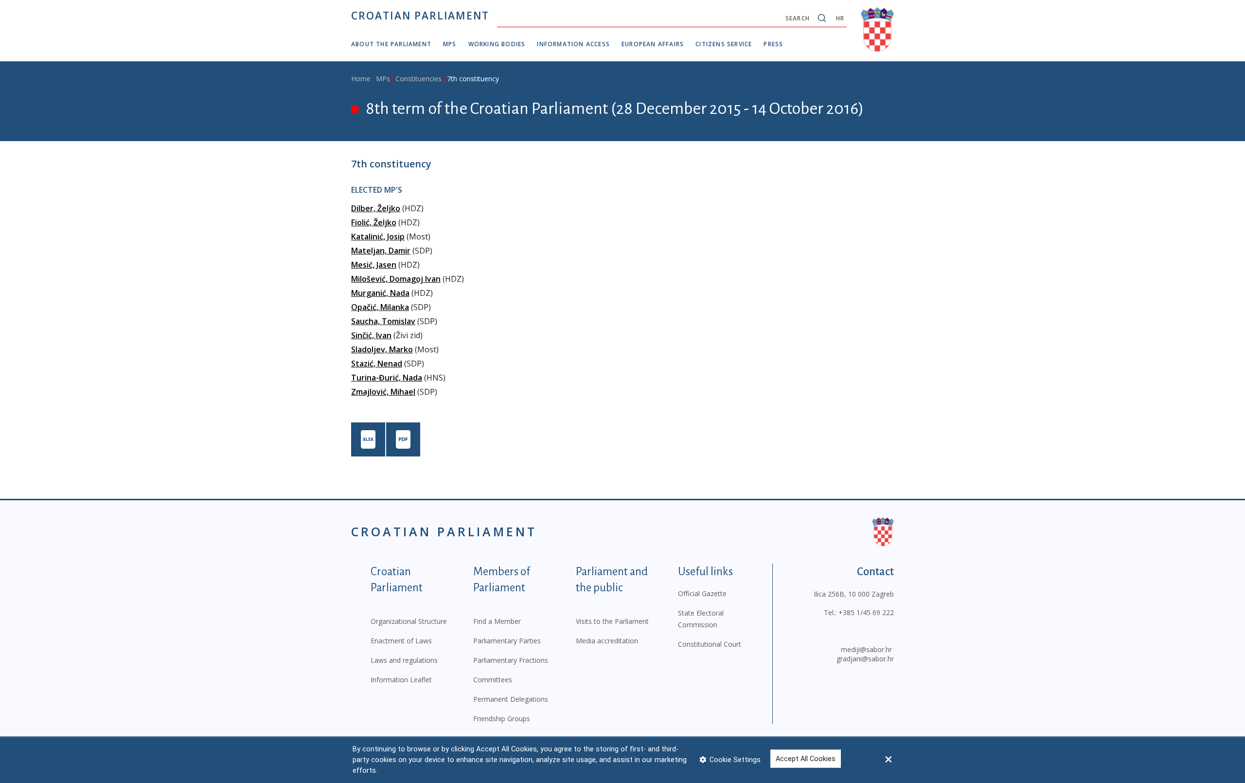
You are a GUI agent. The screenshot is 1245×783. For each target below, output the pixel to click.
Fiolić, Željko (373, 222)
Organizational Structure (409, 621)
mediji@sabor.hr (866, 649)
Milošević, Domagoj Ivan (396, 278)
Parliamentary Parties (507, 640)
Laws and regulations (404, 660)
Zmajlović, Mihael (383, 391)
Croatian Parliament (420, 15)
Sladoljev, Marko (382, 349)
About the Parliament (391, 44)
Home (361, 78)
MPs (450, 44)
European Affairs (653, 44)
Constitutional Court (709, 644)
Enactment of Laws (401, 640)
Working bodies (497, 44)
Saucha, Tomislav (383, 321)
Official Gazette (702, 593)
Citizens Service (723, 44)
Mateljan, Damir (380, 250)
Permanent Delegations (510, 699)
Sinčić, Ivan (371, 335)
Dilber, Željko (375, 208)
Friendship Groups (501, 718)
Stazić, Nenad (376, 363)
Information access (573, 44)
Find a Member (497, 621)
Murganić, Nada (380, 293)
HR (840, 18)
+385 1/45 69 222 (866, 612)
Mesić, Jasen (373, 264)
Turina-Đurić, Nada (386, 377)
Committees (492, 679)
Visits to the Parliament (612, 621)
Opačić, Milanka (380, 307)
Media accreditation (607, 640)
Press (773, 44)
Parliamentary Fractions (510, 660)
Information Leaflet (401, 679)
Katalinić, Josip (378, 236)
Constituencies (418, 78)
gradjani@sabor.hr (865, 658)
